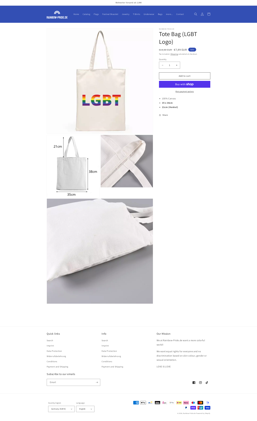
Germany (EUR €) (58, 409)
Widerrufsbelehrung (56, 356)
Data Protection (54, 351)
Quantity (162, 59)
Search (50, 340)
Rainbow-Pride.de (189, 413)
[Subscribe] (97, 382)
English (82, 409)
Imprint (50, 345)
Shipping (174, 54)
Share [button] (165, 115)
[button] (195, 14)
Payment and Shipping (57, 366)
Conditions (52, 361)
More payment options (184, 91)
